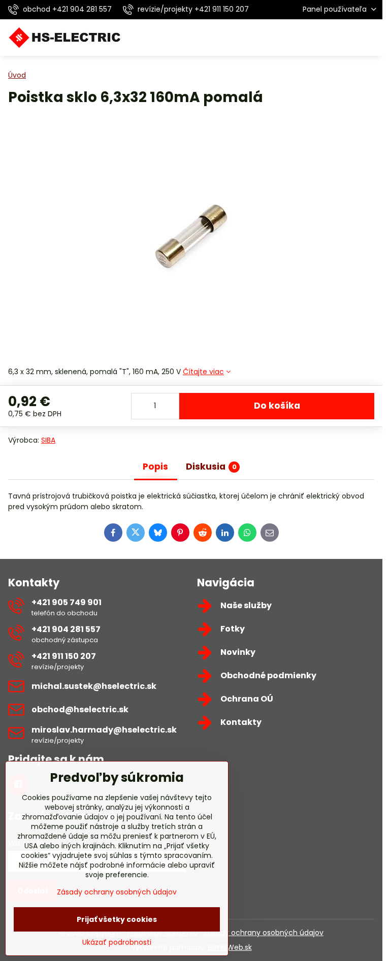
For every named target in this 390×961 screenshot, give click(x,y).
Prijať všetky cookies (117, 919)
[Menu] (370, 37)
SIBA (48, 440)
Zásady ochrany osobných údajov (263, 932)
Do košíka (277, 406)
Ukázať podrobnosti (116, 942)
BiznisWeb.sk (230, 947)
